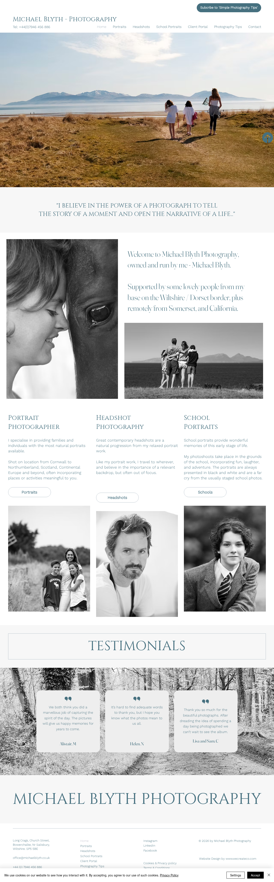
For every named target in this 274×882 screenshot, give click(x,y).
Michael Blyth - (41, 19)
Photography (93, 19)
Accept (255, 875)
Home (84, 841)
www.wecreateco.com (241, 858)
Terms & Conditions (156, 868)
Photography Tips (92, 866)
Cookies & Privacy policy (160, 863)
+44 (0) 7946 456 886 (27, 867)
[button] (229, 7)
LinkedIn (149, 845)
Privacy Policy (169, 875)
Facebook (150, 850)
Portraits (86, 846)
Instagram (150, 841)
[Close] (268, 875)
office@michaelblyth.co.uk (31, 857)
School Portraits (91, 856)
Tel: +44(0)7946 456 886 (32, 27)
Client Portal (88, 861)
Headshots (87, 851)
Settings (235, 875)
